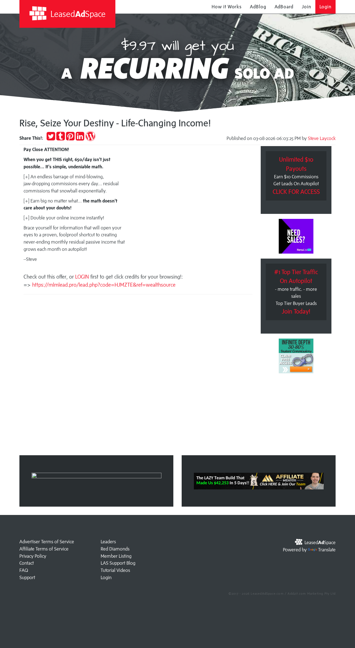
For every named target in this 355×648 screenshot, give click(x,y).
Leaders (108, 541)
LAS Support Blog (118, 563)
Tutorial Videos (115, 570)
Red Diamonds (115, 549)
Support (27, 577)
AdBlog (258, 6)
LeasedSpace (77, 14)
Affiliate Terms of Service (44, 549)
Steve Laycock (322, 138)
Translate (327, 549)
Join (306, 6)
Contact (26, 563)
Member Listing (116, 556)
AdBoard (284, 6)
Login (326, 6)
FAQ (23, 570)
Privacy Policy (32, 556)
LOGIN (82, 277)
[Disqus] (138, 376)
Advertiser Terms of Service (46, 541)
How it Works (227, 6)
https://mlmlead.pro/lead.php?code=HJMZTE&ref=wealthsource (104, 285)
